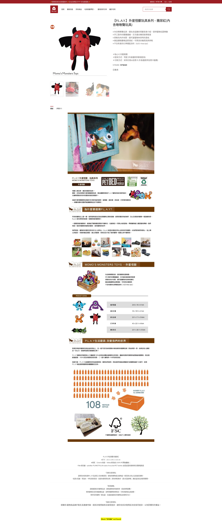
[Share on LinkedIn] (131, 76)
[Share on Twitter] (119, 76)
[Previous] (54, 50)
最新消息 (70, 9)
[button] (156, 1)
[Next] (105, 50)
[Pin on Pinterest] (127, 76)
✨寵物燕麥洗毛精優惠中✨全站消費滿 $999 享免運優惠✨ (70, 2)
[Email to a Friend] (123, 76)
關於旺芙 (112, 9)
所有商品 (79, 9)
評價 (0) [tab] (59, 108)
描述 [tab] (51, 108)
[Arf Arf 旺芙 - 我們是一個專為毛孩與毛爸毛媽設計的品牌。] (54, 9)
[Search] (169, 9)
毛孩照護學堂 (89, 9)
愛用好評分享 (102, 9)
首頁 (63, 9)
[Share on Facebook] (115, 76)
